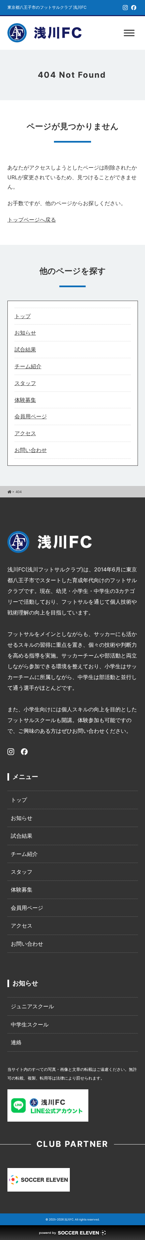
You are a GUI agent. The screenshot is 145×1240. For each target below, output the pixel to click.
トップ (22, 316)
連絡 (16, 1042)
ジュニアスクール (32, 1006)
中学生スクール (30, 1024)
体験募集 (25, 400)
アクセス (25, 433)
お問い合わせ (30, 450)
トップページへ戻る (31, 219)
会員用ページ (30, 416)
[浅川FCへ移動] (9, 492)
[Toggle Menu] (129, 33)
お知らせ (25, 332)
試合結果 (25, 349)
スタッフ (25, 383)
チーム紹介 (27, 366)
